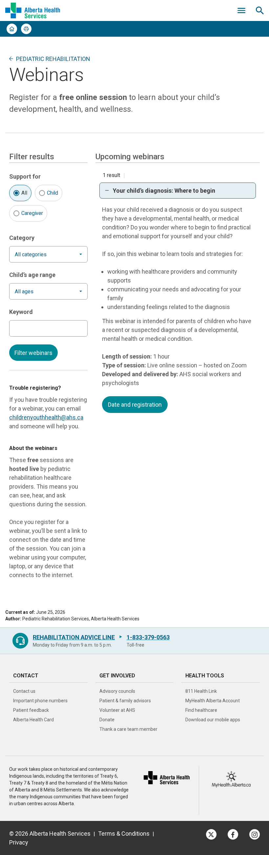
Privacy (18, 842)
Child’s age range (32, 274)
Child (52, 193)
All (24, 193)
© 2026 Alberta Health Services (50, 833)
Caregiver (32, 213)
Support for (25, 176)
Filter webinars (33, 352)
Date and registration (135, 404)
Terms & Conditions (124, 833)
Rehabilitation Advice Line (74, 637)
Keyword (21, 311)
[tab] (177, 191)
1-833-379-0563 (148, 637)
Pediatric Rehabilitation (53, 58)
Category (21, 237)
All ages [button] (24, 291)
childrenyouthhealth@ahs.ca (46, 417)
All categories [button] (31, 254)
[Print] (26, 29)
